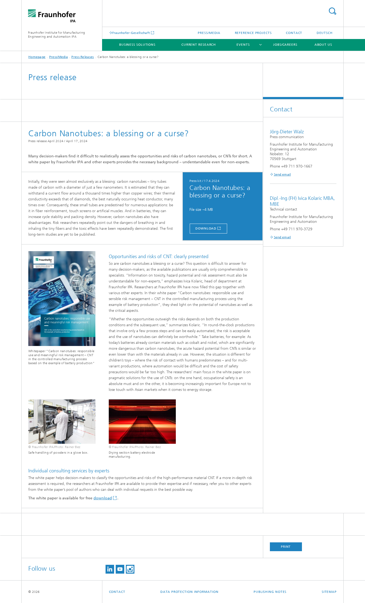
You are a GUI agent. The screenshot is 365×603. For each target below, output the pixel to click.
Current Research (198, 44)
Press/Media (209, 33)
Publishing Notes (270, 592)
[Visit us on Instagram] (130, 569)
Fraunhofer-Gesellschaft (131, 32)
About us (323, 44)
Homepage (36, 57)
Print (286, 546)
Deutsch (325, 33)
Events (243, 44)
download (205, 228)
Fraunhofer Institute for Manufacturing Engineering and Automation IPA (56, 34)
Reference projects (253, 33)
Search (332, 11)
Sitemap (329, 592)
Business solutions (137, 44)
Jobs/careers (285, 44)
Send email (282, 174)
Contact (294, 33)
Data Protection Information (189, 592)
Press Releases (82, 57)
